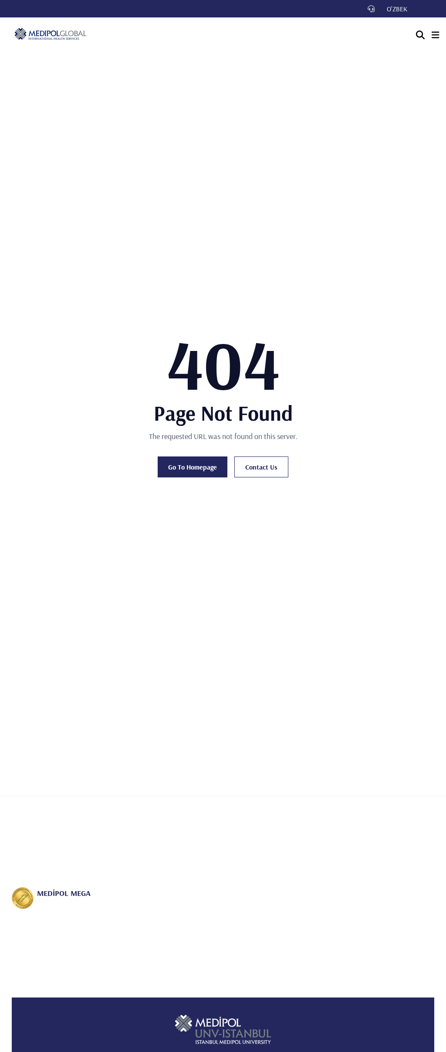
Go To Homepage (192, 467)
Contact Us (261, 467)
